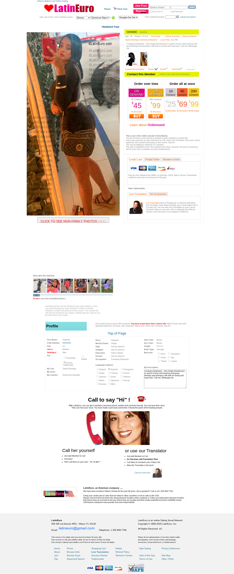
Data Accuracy (191, 69)
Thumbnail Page (110, 26)
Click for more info (142, 473)
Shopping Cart (98, 548)
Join (56, 555)
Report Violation (190, 36)
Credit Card (135, 159)
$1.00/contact (136, 112)
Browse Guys (73, 555)
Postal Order (152, 159)
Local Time (165, 40)
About (57, 552)
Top (56, 559)
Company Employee (120, 359)
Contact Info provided (134, 69)
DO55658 (67, 343)
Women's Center (124, 555)
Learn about (147, 125)
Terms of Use (145, 559)
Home (107, 9)
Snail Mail (176, 69)
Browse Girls (73, 552)
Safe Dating (145, 548)
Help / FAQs (168, 559)
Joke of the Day (147, 555)
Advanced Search (188, 17)
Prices (70, 548)
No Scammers (158, 194)
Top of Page (117, 333)
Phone (151, 69)
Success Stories (99, 555)
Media (119, 548)
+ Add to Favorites (172, 36)
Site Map (166, 555)
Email (162, 69)
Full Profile (155, 36)
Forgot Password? (177, 11)
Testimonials (97, 559)
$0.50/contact (155, 112)
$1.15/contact (182, 111)
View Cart (122, 9)
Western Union (171, 159)
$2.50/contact (171, 111)
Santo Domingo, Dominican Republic (141, 40)
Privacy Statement (171, 548)
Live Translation (138, 194)
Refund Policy (122, 552)
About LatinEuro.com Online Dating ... (53, 1)
